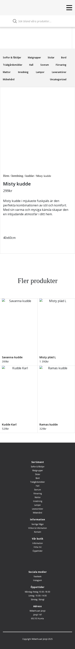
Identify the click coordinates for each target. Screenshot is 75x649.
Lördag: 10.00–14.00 (37, 595)
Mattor (7, 72)
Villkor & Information (37, 528)
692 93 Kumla (37, 618)
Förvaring (61, 64)
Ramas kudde (48, 424)
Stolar (51, 57)
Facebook (38, 576)
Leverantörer (59, 72)
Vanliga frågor (38, 524)
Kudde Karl (9, 424)
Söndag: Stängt (37, 599)
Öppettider (37, 551)
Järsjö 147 (37, 614)
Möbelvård (8, 79)
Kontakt (37, 532)
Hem (6, 175)
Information (37, 543)
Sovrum (44, 64)
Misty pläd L (47, 357)
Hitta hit (38, 547)
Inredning (23, 72)
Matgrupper (34, 57)
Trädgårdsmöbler (12, 64)
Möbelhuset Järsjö (37, 610)
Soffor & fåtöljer (12, 57)
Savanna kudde (12, 357)
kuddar (29, 175)
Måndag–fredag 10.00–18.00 (37, 591)
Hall (31, 64)
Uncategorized (58, 79)
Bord (63, 57)
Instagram (37, 580)
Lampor (40, 72)
